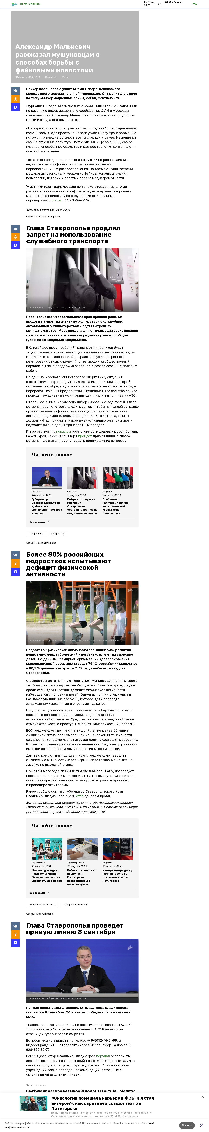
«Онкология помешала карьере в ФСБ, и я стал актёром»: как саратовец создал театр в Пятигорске (102, 1103)
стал (79, 796)
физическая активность (42, 904)
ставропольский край (76, 904)
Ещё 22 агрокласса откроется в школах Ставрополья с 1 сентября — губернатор (80, 1091)
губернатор (57, 533)
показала (63, 431)
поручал (103, 1056)
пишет (58, 200)
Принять (187, 1125)
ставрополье (36, 533)
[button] (33, 1103)
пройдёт (85, 436)
